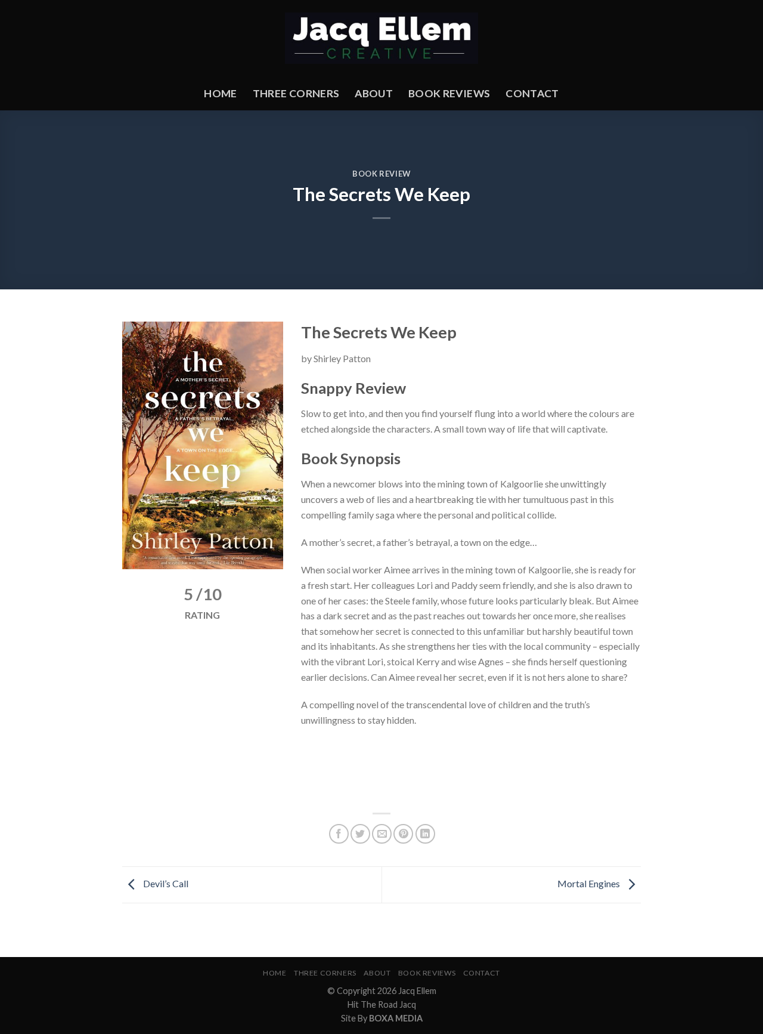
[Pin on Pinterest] (403, 834)
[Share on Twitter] (360, 834)
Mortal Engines (589, 883)
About (374, 93)
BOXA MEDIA (396, 1018)
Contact (532, 93)
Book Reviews (449, 93)
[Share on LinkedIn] (425, 834)
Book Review (381, 173)
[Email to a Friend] (382, 834)
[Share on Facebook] (339, 834)
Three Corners (296, 93)
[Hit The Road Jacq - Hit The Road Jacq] (382, 38)
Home (220, 93)
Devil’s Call (164, 883)
